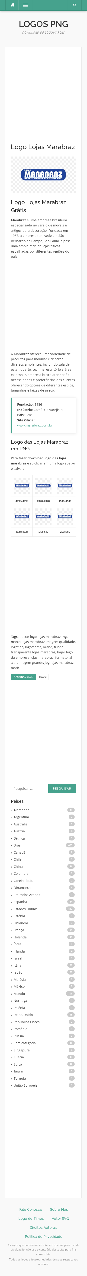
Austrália (21, 824)
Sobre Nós (59, 1209)
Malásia (20, 979)
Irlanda (19, 951)
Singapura (22, 1050)
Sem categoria (25, 1043)
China (18, 866)
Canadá (20, 852)
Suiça (18, 1064)
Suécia (19, 1057)
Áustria (19, 831)
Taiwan (19, 1071)
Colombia (21, 873)
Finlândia (21, 923)
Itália (17, 965)
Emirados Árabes (27, 895)
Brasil (43, 677)
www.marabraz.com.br (35, 425)
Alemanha (21, 810)
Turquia (20, 1078)
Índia (18, 944)
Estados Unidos (26, 909)
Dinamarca (22, 887)
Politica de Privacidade (43, 1237)
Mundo (19, 993)
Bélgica (19, 838)
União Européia (26, 1085)
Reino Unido (23, 1015)
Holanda (20, 937)
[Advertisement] (43, 97)
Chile (18, 859)
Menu (23, 5)
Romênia (20, 1029)
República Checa (27, 1022)
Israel (18, 958)
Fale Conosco (30, 1209)
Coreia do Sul (24, 880)
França (19, 930)
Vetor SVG (60, 1218)
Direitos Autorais (43, 1228)
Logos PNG (43, 24)
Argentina (21, 817)
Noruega (20, 1000)
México (19, 986)
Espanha (20, 902)
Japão (18, 972)
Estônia (19, 916)
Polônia (19, 1008)
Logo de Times (31, 1218)
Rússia (19, 1036)
